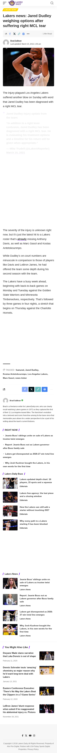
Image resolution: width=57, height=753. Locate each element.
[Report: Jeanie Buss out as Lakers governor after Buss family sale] (10, 599)
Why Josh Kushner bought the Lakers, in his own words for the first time (36, 628)
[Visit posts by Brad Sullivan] (6, 42)
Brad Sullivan (15, 41)
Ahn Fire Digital (13, 746)
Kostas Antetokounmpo (15, 374)
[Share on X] (14, 33)
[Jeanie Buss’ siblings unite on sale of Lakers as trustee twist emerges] (10, 583)
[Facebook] (22, 736)
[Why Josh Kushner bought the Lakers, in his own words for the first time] (10, 629)
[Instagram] (34, 736)
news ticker (21, 378)
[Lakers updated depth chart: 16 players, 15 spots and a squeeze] (10, 483)
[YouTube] (30, 736)
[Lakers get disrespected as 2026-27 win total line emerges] (10, 615)
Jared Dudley (31, 370)
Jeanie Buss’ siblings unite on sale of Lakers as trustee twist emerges (35, 582)
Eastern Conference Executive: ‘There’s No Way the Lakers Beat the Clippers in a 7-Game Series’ (19, 691)
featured (20, 370)
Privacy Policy (33, 749)
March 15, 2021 (15, 152)
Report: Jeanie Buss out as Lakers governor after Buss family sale (36, 598)
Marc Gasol (8, 378)
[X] (26, 736)
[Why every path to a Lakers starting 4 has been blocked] (10, 524)
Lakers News (10, 10)
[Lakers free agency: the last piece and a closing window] (10, 497)
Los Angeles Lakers (38, 374)
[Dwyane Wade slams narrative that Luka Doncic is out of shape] (46, 655)
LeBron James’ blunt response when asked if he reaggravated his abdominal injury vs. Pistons (19, 709)
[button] (5, 3)
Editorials (24, 486)
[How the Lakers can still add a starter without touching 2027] (10, 511)
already (22, 239)
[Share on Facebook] (10, 33)
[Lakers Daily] (15, 3)
